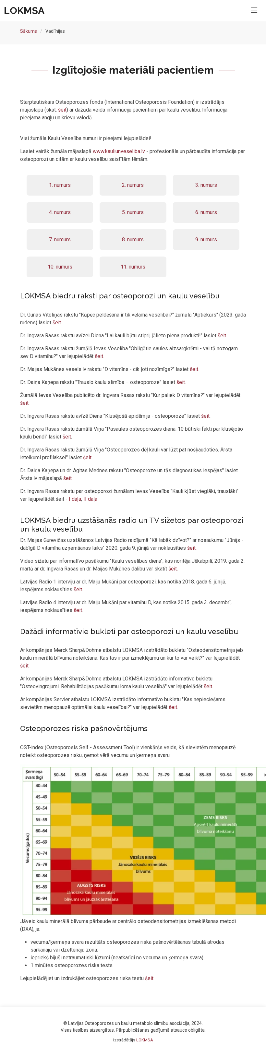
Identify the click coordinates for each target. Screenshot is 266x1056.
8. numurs (133, 239)
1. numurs (60, 185)
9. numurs (206, 239)
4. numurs (60, 212)
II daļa (90, 499)
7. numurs (60, 239)
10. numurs (60, 267)
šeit (62, 110)
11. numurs (133, 267)
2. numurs (133, 185)
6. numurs (206, 212)
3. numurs (206, 185)
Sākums (28, 31)
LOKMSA (144, 1040)
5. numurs (133, 212)
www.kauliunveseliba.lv (119, 151)
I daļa (75, 499)
